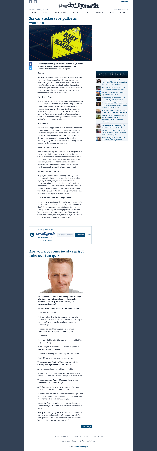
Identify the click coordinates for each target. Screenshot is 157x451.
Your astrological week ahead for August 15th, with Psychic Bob (113, 99)
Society (46, 12)
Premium (99, 12)
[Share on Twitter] (30, 68)
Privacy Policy (97, 436)
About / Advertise (61, 436)
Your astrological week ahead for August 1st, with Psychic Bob (113, 139)
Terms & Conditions (80, 436)
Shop (124, 12)
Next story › (86, 426)
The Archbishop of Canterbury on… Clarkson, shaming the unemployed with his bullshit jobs (114, 132)
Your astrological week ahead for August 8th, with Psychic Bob (113, 126)
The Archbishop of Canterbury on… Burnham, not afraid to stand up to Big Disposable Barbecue (114, 105)
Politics (34, 12)
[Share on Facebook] (30, 64)
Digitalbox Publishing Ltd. (80, 447)
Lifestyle (76, 12)
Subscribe (80, 235)
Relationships (61, 12)
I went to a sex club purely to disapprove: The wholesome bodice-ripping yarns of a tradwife (114, 82)
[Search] (127, 9)
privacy (88, 235)
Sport (88, 12)
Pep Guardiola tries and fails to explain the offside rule (113, 93)
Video (111, 12)
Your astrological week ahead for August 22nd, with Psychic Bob (113, 88)
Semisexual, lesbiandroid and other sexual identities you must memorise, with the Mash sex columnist (114, 118)
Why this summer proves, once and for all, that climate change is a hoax (115, 111)
